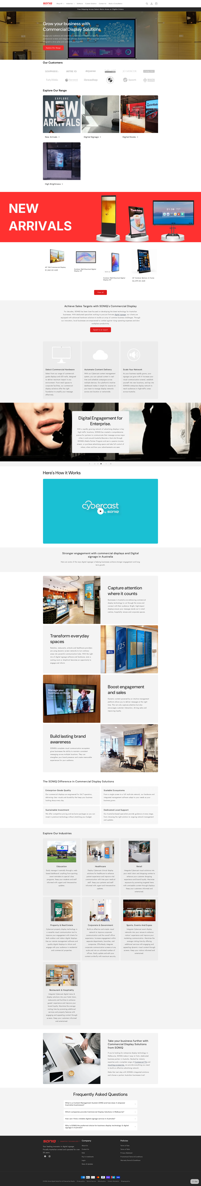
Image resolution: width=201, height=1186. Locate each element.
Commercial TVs (141, 1062)
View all (100, 292)
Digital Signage (91, 137)
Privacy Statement (126, 1153)
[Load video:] (100, 511)
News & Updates (87, 1164)
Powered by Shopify (69, 1181)
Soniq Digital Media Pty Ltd (55, 1181)
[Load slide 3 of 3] (101, 463)
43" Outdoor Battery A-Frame (143, 278)
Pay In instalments (88, 1157)
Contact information (113, 1181)
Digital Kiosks (129, 137)
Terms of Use (124, 1146)
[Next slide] (106, 463)
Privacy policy (81, 1181)
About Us (85, 1146)
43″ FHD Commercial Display (55, 267)
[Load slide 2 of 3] (97, 463)
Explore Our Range (53, 48)
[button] (60, 3)
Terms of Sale (125, 1149)
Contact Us (85, 1149)
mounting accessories (116, 1065)
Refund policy (102, 1181)
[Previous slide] (89, 463)
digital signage (120, 314)
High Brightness (53, 184)
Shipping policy (125, 1181)
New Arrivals (51, 137)
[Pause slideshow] (111, 463)
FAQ (83, 1153)
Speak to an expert (100, 330)
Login (84, 1160)
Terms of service (91, 1181)
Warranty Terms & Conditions (130, 1160)
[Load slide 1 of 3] (94, 463)
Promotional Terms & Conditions (131, 1157)
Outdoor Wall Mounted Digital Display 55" (85, 270)
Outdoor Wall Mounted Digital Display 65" (114, 279)
